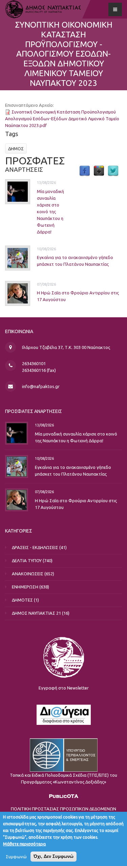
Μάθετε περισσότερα (24, 843)
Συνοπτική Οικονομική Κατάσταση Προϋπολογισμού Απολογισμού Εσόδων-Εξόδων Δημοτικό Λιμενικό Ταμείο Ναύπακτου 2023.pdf (62, 118)
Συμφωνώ (16, 856)
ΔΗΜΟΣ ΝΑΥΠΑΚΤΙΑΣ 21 (36, 613)
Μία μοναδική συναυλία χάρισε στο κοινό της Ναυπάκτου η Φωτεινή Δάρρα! (50, 211)
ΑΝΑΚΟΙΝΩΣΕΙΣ (27, 573)
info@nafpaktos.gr (41, 386)
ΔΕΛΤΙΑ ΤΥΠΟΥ (27, 560)
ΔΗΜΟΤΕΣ (22, 600)
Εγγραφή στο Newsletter (64, 687)
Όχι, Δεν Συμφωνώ (53, 856)
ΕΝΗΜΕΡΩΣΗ (25, 586)
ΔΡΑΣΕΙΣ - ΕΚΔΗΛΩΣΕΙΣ (35, 547)
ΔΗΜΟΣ (16, 148)
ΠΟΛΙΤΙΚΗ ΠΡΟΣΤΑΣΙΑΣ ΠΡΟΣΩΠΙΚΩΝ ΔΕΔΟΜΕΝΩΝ (63, 808)
